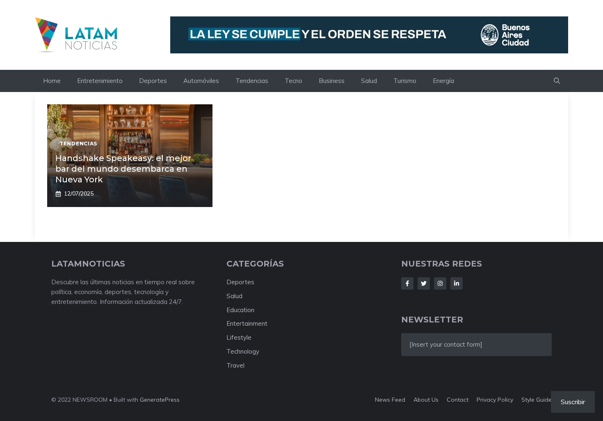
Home (52, 81)
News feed (390, 399)
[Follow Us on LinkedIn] (456, 283)
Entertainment (246, 323)
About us (426, 399)
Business (332, 81)
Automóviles (201, 81)
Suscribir (573, 402)
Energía (443, 81)
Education (240, 310)
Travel (235, 365)
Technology (242, 351)
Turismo (404, 81)
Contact (457, 399)
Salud (369, 81)
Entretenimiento (100, 81)
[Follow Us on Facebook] (407, 283)
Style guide (536, 399)
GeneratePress (160, 399)
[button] (557, 81)
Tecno (293, 81)
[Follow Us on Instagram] (440, 283)
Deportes (153, 81)
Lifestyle (238, 337)
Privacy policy (495, 399)
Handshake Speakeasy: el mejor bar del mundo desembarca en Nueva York (123, 168)
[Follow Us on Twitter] (424, 283)
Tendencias (251, 81)
